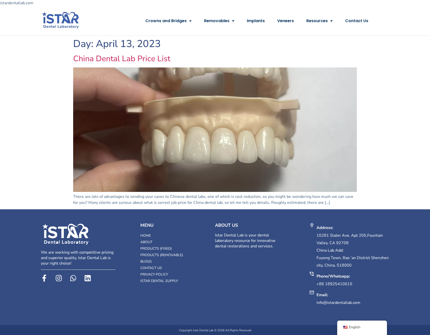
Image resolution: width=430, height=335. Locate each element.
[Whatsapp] (73, 278)
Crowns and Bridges (166, 21)
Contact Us (356, 21)
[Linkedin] (87, 278)
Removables (216, 21)
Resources (317, 21)
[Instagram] (58, 278)
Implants (256, 21)
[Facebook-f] (44, 278)
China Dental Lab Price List (121, 58)
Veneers (285, 21)
